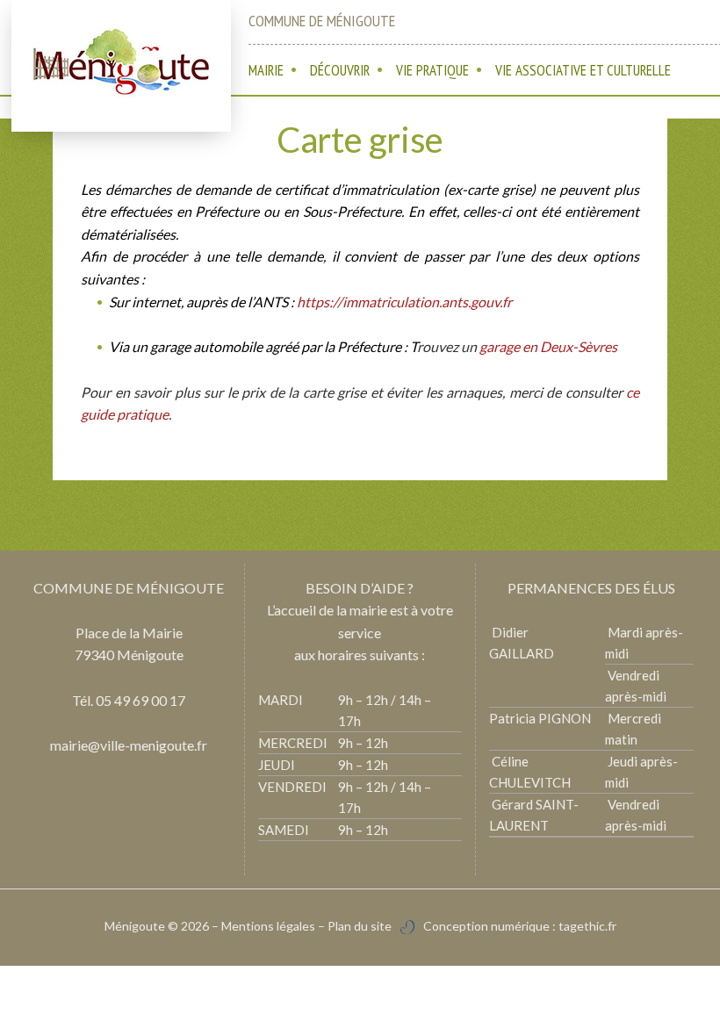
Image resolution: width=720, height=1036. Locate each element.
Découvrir (340, 70)
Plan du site (360, 925)
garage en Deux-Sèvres (548, 346)
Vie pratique (432, 70)
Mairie (266, 70)
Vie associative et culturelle (583, 70)
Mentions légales (268, 925)
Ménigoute (136, 925)
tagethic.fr (587, 925)
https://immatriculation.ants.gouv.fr (404, 301)
